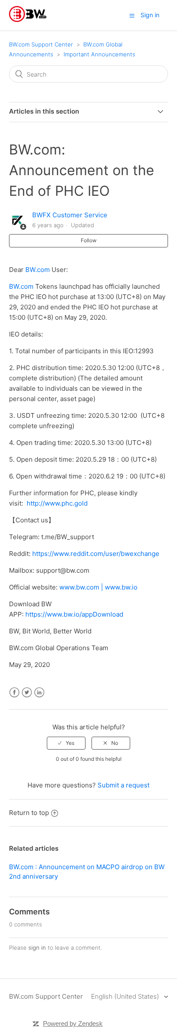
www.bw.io (121, 587)
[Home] (27, 19)
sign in (37, 947)
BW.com (21, 286)
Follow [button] (89, 240)
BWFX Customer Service (69, 215)
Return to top (29, 813)
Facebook (14, 692)
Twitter (26, 692)
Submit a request (124, 785)
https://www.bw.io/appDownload (74, 614)
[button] (131, 15)
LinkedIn (39, 692)
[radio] (66, 743)
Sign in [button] (149, 15)
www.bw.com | (82, 587)
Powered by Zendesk (73, 1023)
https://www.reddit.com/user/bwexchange (95, 553)
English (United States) (126, 996)
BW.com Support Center (41, 44)
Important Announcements (99, 54)
